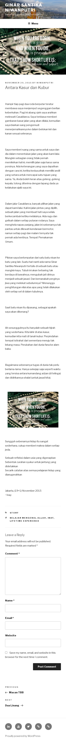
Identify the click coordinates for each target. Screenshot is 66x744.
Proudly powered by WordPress (22, 736)
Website (10, 635)
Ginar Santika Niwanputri (23, 8)
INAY (51, 518)
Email (9, 618)
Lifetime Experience (25, 521)
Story (14, 513)
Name (9, 600)
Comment (12, 553)
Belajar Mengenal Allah (28, 518)
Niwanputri (45, 83)
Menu (34, 23)
